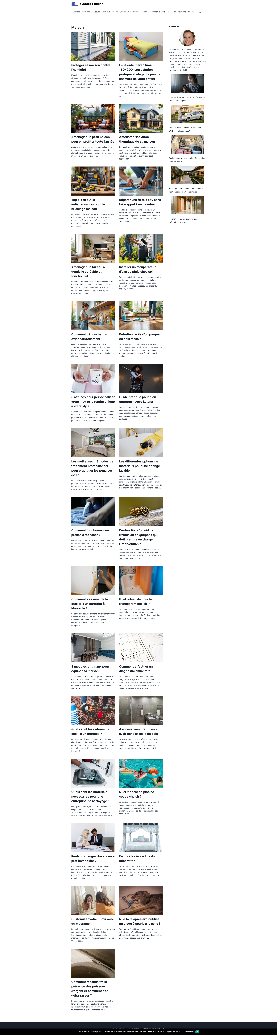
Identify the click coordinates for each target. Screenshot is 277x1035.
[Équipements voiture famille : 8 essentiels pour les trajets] (187, 144)
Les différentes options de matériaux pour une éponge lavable (139, 466)
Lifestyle (192, 12)
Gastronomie (154, 12)
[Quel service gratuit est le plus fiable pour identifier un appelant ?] (187, 83)
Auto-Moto (87, 12)
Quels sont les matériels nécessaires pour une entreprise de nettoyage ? (90, 796)
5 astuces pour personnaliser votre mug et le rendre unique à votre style (93, 401)
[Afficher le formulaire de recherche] (200, 12)
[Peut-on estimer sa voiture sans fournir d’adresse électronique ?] (187, 114)
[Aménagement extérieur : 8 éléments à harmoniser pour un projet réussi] (187, 175)
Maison (165, 12)
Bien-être (106, 12)
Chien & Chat (125, 12)
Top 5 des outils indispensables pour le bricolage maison (88, 204)
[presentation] (93, 46)
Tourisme (182, 12)
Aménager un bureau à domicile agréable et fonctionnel (88, 271)
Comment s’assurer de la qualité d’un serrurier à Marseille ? (89, 603)
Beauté (97, 12)
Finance (143, 12)
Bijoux (115, 12)
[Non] (274, 1032)
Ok (197, 1032)
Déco (135, 12)
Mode (173, 12)
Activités (76, 12)
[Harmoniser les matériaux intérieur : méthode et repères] (187, 205)
